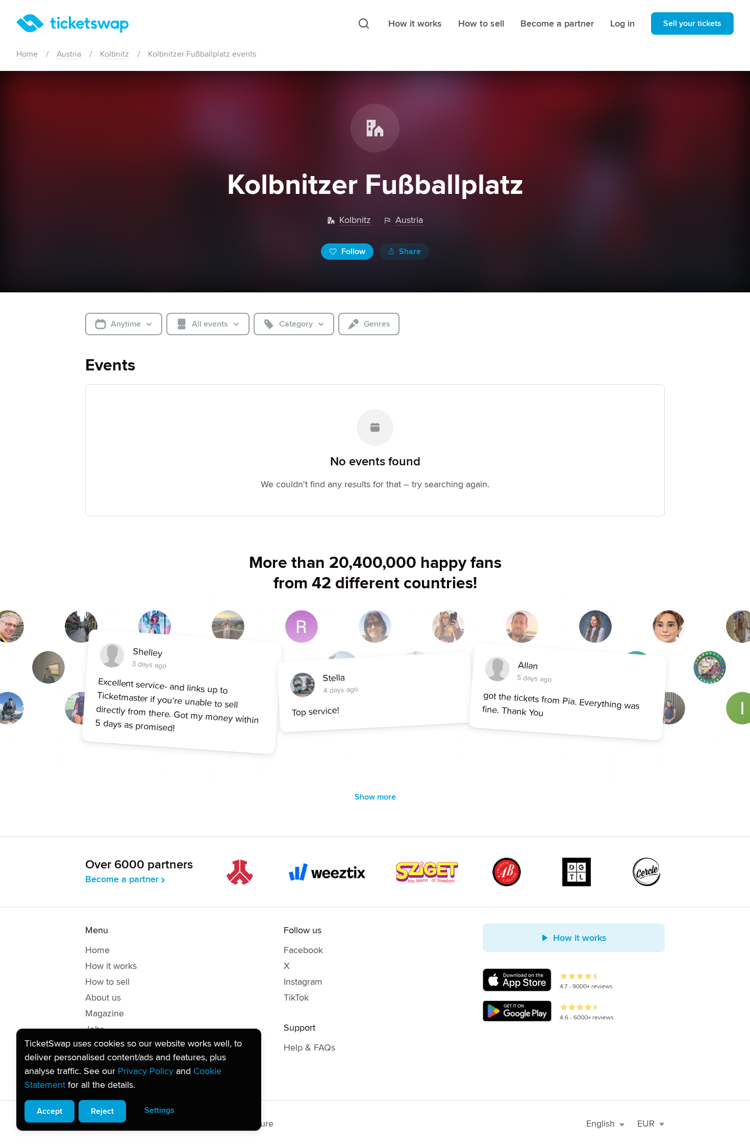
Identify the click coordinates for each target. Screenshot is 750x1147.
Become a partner (557, 23)
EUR (646, 1123)
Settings (159, 1110)
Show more (375, 797)
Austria (69, 54)
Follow (353, 251)
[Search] (364, 23)
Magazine (104, 1013)
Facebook (303, 950)
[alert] (138, 1080)
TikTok (296, 997)
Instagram (303, 981)
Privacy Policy (145, 1071)
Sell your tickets (692, 23)
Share (410, 251)
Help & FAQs (309, 1047)
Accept (49, 1111)
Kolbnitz (114, 54)
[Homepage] (72, 23)
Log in (622, 23)
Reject (102, 1111)
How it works (415, 23)
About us (103, 997)
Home (27, 54)
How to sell (481, 23)
